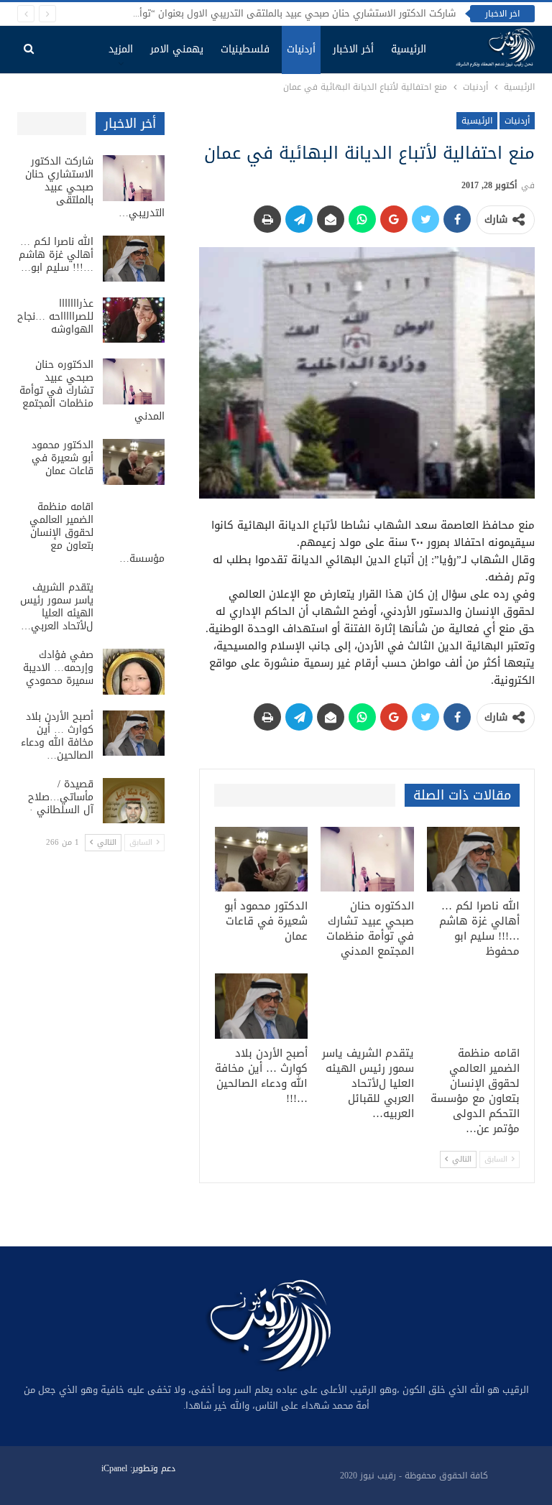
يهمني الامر (176, 49)
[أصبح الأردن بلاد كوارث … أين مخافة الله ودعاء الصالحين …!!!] (261, 1006)
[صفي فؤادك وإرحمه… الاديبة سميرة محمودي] (134, 672)
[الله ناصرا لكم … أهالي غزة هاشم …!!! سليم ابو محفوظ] (473, 859)
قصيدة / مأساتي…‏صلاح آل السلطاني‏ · (60, 797)
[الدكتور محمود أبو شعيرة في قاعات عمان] (261, 859)
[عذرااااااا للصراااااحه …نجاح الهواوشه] (134, 320)
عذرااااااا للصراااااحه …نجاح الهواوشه (55, 316)
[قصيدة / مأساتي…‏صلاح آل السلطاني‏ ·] (134, 801)
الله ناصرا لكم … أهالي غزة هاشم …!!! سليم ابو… (56, 254)
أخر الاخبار (353, 49)
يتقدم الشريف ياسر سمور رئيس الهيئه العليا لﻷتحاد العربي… (56, 607)
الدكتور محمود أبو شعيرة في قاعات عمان (62, 458)
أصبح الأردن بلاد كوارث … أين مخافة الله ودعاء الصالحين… (57, 736)
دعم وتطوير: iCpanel (138, 1468)
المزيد (121, 49)
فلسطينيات (245, 49)
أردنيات (301, 49)
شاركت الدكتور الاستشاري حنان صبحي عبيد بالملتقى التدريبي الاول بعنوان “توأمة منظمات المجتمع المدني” (240, 13)
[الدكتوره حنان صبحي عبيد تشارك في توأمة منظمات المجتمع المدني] (367, 859)
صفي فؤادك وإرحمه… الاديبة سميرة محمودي (58, 667)
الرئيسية (408, 49)
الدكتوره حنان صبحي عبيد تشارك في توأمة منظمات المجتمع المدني (92, 390)
